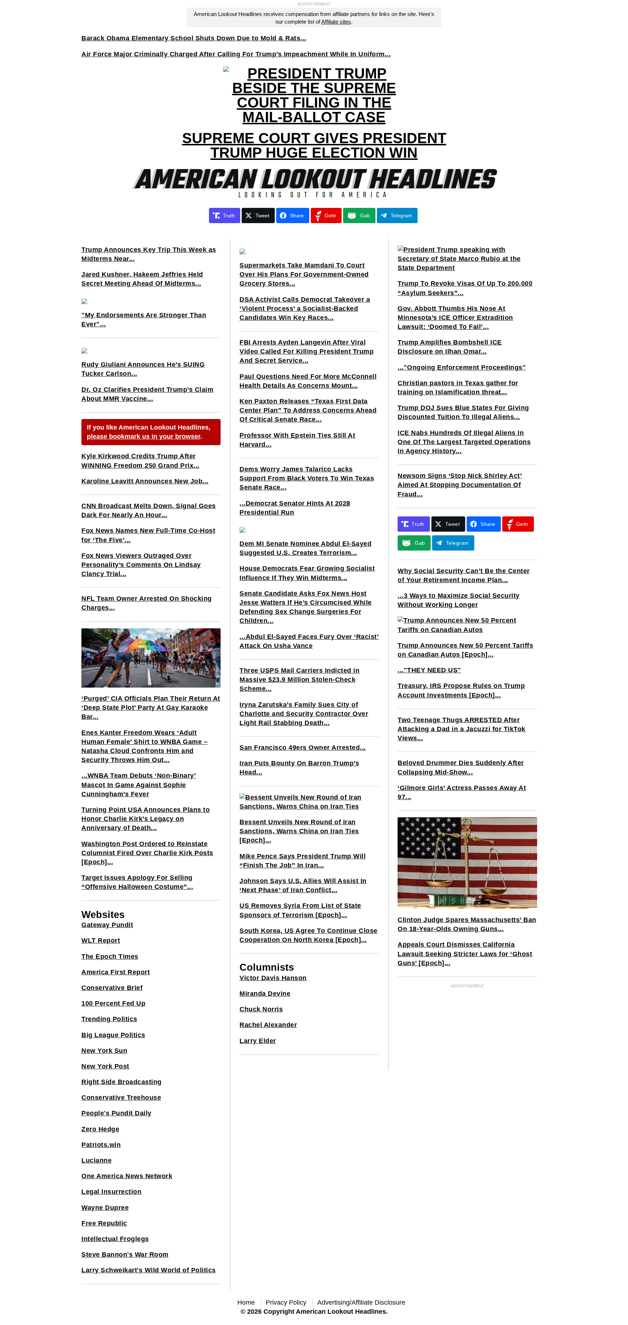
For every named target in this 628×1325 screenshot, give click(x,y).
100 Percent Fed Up (113, 1003)
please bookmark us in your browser (143, 436)
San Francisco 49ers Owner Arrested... (302, 747)
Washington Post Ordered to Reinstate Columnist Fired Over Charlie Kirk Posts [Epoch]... (147, 853)
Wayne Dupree (105, 1207)
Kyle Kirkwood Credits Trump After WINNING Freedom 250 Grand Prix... (140, 460)
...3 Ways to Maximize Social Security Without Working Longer (459, 600)
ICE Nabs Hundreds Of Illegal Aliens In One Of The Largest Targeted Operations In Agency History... (464, 442)
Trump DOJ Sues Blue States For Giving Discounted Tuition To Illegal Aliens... (463, 412)
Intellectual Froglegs (115, 1239)
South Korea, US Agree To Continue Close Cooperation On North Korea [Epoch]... (308, 935)
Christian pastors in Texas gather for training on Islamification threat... (458, 387)
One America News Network (126, 1176)
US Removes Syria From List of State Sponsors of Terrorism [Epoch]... (300, 910)
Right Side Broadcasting (121, 1082)
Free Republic (104, 1223)
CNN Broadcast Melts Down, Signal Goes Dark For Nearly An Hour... (148, 510)
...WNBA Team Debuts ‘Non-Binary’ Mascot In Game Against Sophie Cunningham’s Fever (138, 784)
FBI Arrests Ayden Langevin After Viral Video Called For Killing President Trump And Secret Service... (306, 351)
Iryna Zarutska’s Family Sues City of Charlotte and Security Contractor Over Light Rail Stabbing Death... (303, 713)
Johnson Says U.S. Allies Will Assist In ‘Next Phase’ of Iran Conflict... (303, 885)
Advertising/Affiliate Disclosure (361, 1302)
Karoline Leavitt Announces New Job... (145, 481)
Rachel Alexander (268, 1024)
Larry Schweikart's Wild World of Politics (148, 1270)
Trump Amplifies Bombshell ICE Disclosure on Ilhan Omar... (450, 347)
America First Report (115, 972)
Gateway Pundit (107, 925)
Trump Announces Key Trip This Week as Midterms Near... (148, 254)
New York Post (105, 1066)
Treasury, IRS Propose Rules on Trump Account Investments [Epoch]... (461, 690)
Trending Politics (109, 1019)
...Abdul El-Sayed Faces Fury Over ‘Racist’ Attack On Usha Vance (309, 641)
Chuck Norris (261, 1009)
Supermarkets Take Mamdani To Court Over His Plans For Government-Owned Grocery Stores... (304, 274)
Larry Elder (257, 1040)
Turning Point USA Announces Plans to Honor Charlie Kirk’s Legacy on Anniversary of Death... (145, 818)
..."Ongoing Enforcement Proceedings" (462, 367)
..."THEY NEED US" (429, 670)
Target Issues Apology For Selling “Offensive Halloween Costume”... (137, 882)
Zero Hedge (100, 1129)
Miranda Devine (264, 993)
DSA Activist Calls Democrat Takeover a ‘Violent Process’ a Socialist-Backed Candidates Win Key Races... (304, 308)
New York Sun (104, 1050)
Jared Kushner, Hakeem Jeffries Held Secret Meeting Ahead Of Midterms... (142, 279)
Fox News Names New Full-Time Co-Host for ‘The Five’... (148, 535)
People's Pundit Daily (116, 1113)
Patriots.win (101, 1144)
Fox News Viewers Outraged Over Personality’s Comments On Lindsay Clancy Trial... (141, 564)
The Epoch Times (109, 956)
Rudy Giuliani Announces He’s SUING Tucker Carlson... (143, 369)
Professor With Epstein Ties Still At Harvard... (297, 440)
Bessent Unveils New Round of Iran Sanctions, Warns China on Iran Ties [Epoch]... (299, 831)
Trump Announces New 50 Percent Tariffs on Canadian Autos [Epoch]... (465, 650)
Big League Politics (113, 1035)
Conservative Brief (111, 987)
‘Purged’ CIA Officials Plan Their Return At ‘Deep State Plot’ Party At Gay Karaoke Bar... (150, 707)
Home (246, 1302)
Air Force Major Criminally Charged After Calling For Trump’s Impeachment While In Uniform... (236, 54)
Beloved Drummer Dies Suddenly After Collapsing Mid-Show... (461, 767)
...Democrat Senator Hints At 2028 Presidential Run (294, 508)
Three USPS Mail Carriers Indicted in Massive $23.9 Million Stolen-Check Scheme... (299, 679)
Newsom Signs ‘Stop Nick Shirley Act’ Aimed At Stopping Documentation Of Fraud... (460, 485)
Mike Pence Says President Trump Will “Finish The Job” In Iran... (302, 861)
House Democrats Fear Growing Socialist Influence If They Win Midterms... (307, 573)
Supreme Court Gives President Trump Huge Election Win (314, 145)
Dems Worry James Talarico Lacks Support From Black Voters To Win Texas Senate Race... (306, 478)
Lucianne (96, 1160)
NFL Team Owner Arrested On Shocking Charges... (146, 603)
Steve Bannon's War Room (125, 1254)
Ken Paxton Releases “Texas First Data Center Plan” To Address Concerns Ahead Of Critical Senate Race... (308, 410)
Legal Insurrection (111, 1191)
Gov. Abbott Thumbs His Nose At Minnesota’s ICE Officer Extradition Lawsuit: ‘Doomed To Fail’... (455, 317)
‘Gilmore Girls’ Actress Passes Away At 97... (462, 792)
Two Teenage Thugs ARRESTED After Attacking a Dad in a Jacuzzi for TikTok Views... (462, 729)
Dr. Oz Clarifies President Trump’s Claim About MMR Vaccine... (147, 394)
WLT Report (100, 940)
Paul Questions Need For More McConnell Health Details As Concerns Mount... (308, 381)
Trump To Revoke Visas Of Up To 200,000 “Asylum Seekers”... (465, 288)
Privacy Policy (286, 1302)
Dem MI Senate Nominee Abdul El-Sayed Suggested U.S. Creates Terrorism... (305, 548)
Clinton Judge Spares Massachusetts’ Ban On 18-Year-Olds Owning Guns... (467, 924)
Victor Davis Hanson (273, 978)
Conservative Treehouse (121, 1097)
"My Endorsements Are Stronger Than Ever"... (143, 319)
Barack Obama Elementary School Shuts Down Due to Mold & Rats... (193, 38)
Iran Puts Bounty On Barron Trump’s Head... (299, 768)
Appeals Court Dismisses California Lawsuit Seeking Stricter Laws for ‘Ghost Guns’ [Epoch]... (465, 953)
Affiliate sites (336, 22)
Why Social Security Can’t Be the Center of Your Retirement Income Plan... (464, 575)
